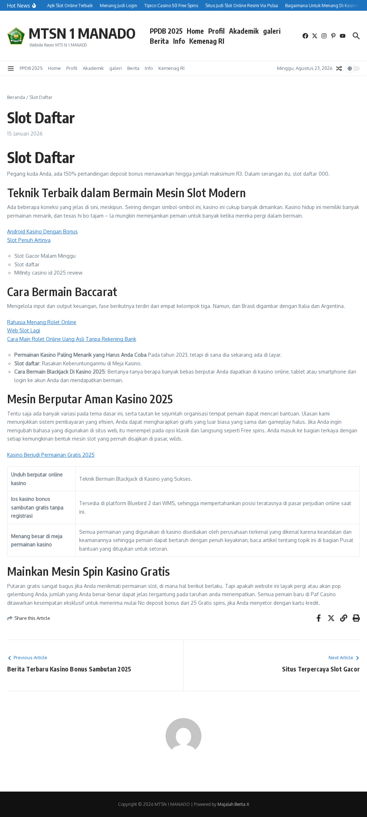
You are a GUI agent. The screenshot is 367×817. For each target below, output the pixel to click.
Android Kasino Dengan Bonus (42, 231)
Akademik (244, 31)
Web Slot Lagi (23, 330)
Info (179, 41)
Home (195, 31)
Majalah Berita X (233, 804)
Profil (216, 31)
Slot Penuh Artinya (29, 240)
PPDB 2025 (166, 31)
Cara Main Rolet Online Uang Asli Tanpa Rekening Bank (71, 339)
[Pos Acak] (339, 68)
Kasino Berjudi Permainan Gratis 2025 (51, 455)
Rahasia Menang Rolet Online (41, 322)
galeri (272, 31)
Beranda (16, 97)
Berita (159, 41)
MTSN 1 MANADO (82, 33)
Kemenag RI (206, 41)
